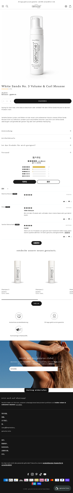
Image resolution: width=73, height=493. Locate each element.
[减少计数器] (3, 101)
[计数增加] (10, 101)
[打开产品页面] (18, 270)
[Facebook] (28, 474)
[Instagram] (32, 474)
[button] (3, 6)
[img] (28, 195)
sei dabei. (19, 404)
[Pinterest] (36, 474)
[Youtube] (45, 474)
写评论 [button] (24, 182)
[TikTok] (40, 474)
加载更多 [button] (36, 243)
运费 (10, 94)
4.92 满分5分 (41, 161)
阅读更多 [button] (67, 232)
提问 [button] (48, 182)
